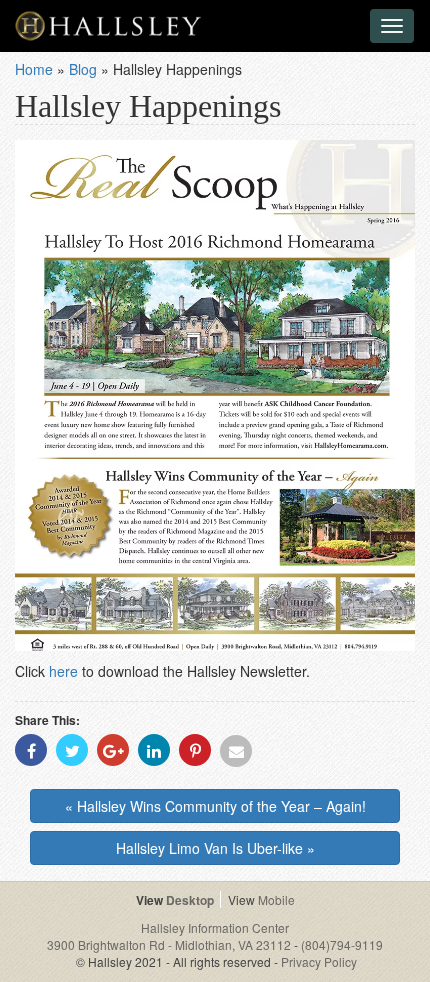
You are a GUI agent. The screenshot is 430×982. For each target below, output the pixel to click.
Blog (83, 69)
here (63, 671)
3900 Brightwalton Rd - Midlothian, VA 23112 (170, 944)
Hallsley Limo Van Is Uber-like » (215, 848)
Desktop (190, 900)
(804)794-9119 (342, 944)
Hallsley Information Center (215, 927)
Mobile (276, 899)
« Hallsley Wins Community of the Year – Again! (215, 806)
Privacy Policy (319, 961)
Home (34, 69)
